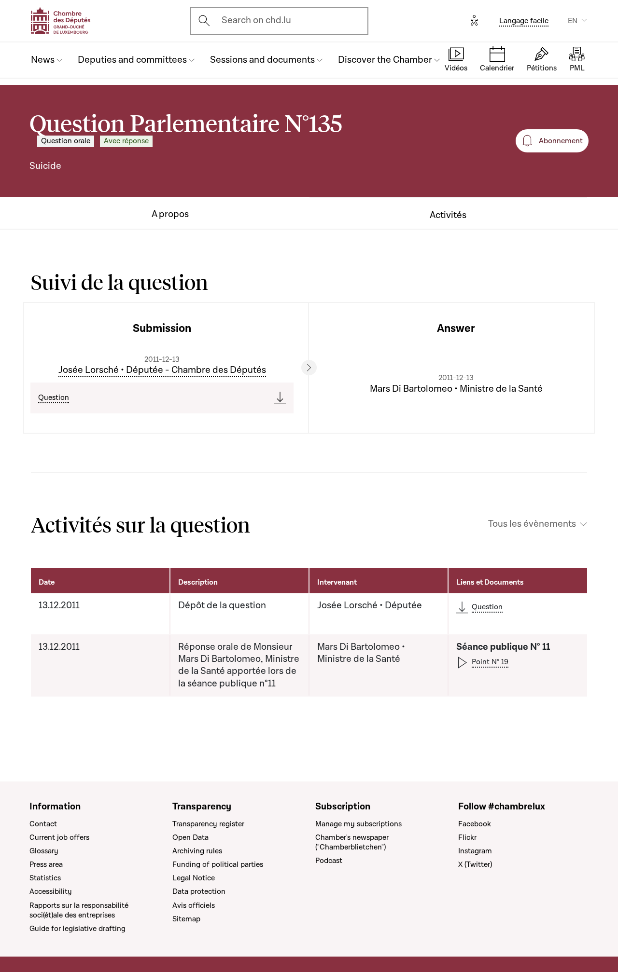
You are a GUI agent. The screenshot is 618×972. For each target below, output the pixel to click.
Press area (46, 864)
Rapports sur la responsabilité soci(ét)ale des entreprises (78, 910)
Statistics (45, 878)
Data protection (198, 891)
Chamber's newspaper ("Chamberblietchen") (352, 842)
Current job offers (59, 837)
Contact (43, 824)
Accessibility (50, 891)
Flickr (467, 837)
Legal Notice (193, 878)
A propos (170, 214)
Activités (448, 215)
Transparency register (208, 824)
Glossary (43, 851)
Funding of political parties (217, 864)
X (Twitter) (475, 864)
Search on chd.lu (256, 20)
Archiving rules (197, 851)
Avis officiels (193, 905)
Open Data (190, 837)
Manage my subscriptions (358, 824)
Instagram (475, 851)
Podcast (328, 860)
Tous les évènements (532, 524)
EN (572, 21)
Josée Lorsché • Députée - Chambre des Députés (162, 370)
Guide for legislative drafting (77, 928)
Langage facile (523, 21)
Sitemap (186, 919)
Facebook (474, 824)
